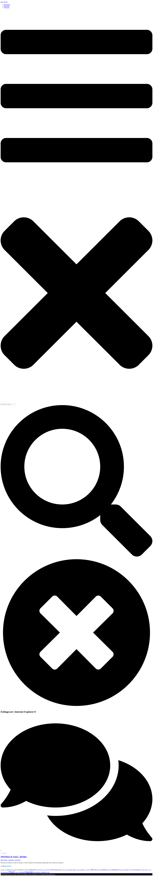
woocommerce (36, 872)
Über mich (6, 7)
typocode (22, 872)
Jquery (74, 869)
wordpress (44, 872)
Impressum (6, 6)
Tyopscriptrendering (4, 872)
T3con (132, 869)
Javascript (70, 869)
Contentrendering (39, 869)
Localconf (78, 869)
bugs (24, 869)
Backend (11, 869)
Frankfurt (56, 869)
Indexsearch (65, 869)
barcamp (15, 869)
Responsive (109, 869)
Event (43, 869)
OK (57, 874)
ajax (5, 869)
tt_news (142, 869)
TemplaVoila (137, 869)
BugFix (21, 869)
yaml (48, 872)
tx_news (149, 869)
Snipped (126, 869)
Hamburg (60, 869)
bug (18, 869)
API (8, 869)
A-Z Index (3, 869)
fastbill (51, 869)
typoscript (28, 872)
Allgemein (11, 860)
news (86, 869)
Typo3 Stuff (17, 860)
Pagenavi (88, 869)
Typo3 (11, 872)
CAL (26, 869)
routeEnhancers (115, 869)
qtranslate (99, 869)
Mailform (83, 869)
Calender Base (31, 869)
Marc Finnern (4, 2)
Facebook (47, 869)
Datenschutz (7, 4)
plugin (95, 869)
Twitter (146, 869)
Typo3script (17, 872)
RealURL (103, 869)
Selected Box (121, 869)
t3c (129, 869)
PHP (92, 869)
